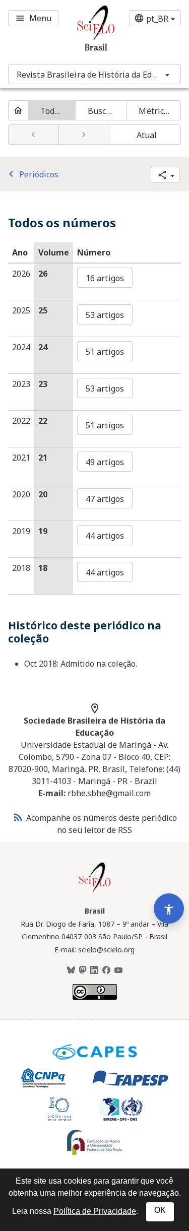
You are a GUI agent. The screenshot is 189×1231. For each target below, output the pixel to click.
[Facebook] (106, 970)
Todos (52, 110)
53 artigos (105, 314)
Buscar (101, 110)
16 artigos (105, 278)
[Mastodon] (82, 970)
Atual (147, 135)
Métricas (155, 110)
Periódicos (31, 174)
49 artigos (105, 462)
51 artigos (105, 351)
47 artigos (105, 498)
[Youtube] (118, 970)
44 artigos (105, 535)
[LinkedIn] (94, 970)
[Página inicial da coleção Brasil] (95, 890)
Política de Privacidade (94, 1211)
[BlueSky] (71, 970)
